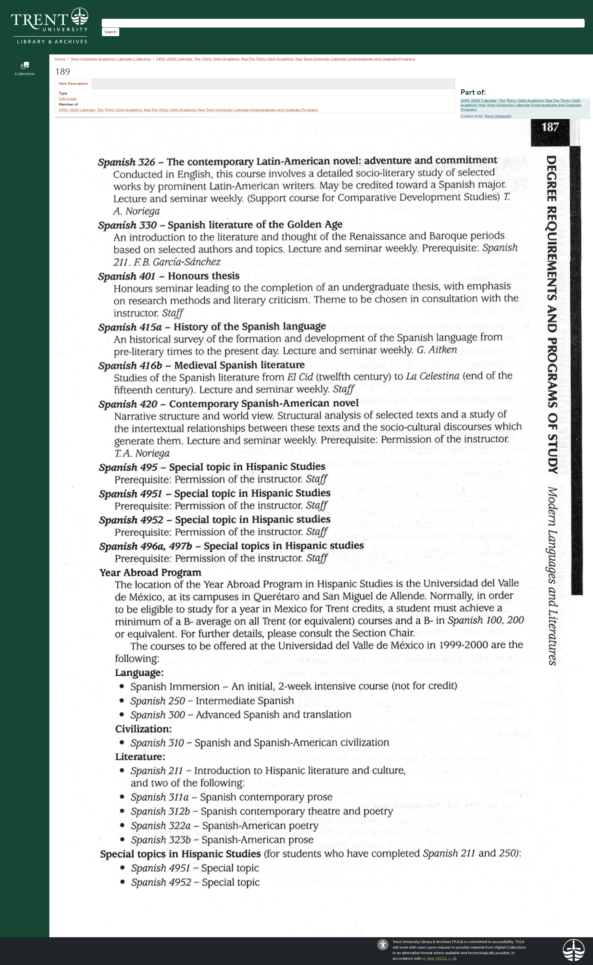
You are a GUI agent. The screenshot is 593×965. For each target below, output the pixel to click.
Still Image (68, 99)
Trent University (498, 116)
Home (60, 59)
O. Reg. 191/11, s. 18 (439, 958)
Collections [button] (25, 74)
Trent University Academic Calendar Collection (111, 59)
